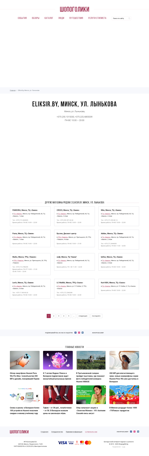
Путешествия (76, 18)
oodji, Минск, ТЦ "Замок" (67, 257)
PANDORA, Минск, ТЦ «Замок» (25, 210)
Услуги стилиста (97, 18)
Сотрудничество (57, 432)
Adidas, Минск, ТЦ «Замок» (112, 233)
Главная (13, 90)
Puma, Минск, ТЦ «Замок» (23, 233)
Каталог (49, 18)
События (22, 18)
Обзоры (35, 18)
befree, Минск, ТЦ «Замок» (112, 257)
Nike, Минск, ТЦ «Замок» (111, 210)
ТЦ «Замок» (18, 214)
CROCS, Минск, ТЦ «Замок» (68, 210)
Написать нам (92, 432)
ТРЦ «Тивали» (63, 237)
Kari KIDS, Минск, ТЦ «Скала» (113, 283)
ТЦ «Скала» (62, 286)
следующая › (83, 316)
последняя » (96, 316)
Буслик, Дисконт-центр (66, 233)
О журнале (44, 432)
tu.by (123, 447)
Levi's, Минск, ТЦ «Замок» (23, 283)
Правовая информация (74, 432)
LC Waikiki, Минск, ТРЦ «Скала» (70, 283)
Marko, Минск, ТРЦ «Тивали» (24, 257)
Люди (61, 18)
